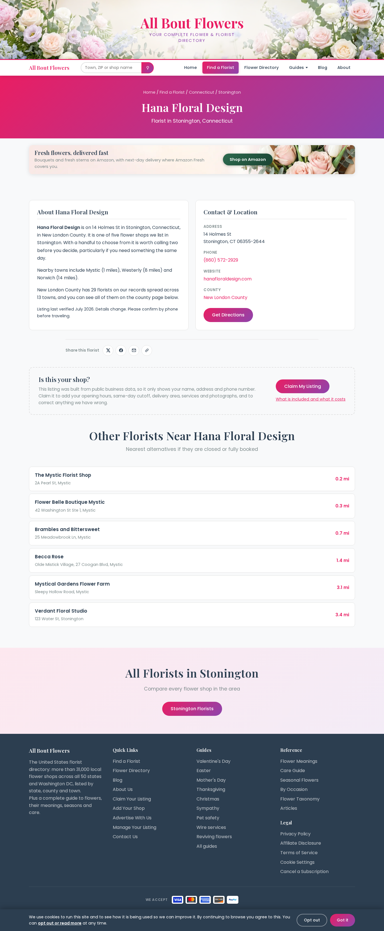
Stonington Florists (192, 708)
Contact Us (125, 836)
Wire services (211, 827)
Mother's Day (211, 780)
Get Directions (228, 315)
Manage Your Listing (134, 827)
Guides (296, 67)
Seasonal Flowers (299, 780)
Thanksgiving (210, 789)
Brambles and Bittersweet (67, 529)
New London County (225, 297)
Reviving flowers (214, 836)
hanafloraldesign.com (228, 279)
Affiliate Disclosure (300, 843)
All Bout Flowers (49, 67)
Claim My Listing (302, 386)
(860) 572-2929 (221, 260)
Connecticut (201, 92)
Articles (288, 808)
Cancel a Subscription (304, 871)
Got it (342, 920)
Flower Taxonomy (300, 799)
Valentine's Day (213, 761)
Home (190, 67)
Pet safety (207, 818)
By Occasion (294, 789)
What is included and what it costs (310, 399)
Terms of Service (299, 852)
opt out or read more (60, 923)
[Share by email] (133, 350)
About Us (123, 789)
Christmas (207, 799)
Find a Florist (220, 67)
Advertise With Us (132, 818)
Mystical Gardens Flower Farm (72, 584)
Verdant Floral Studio (61, 611)
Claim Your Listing (132, 799)
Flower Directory (261, 67)
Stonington (229, 92)
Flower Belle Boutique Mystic (70, 502)
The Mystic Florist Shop (63, 475)
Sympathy (207, 808)
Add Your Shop (129, 808)
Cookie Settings (297, 862)
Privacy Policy (295, 834)
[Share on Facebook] (121, 350)
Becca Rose (49, 556)
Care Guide (292, 770)
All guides (206, 846)
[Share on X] (108, 350)
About (344, 67)
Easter (203, 770)
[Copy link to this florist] (146, 350)
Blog (322, 67)
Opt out (312, 920)
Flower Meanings (298, 761)
